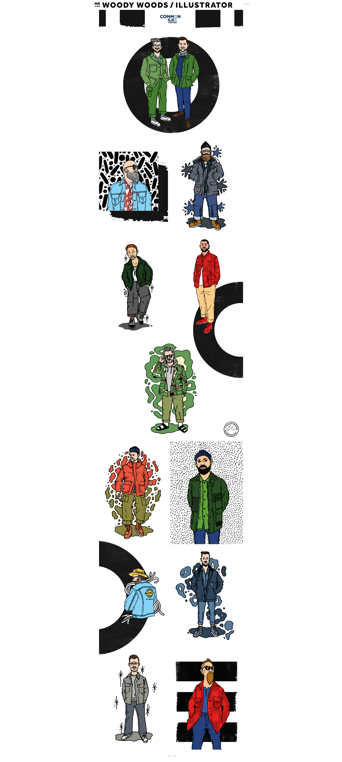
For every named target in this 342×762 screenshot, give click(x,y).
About (246, 3)
